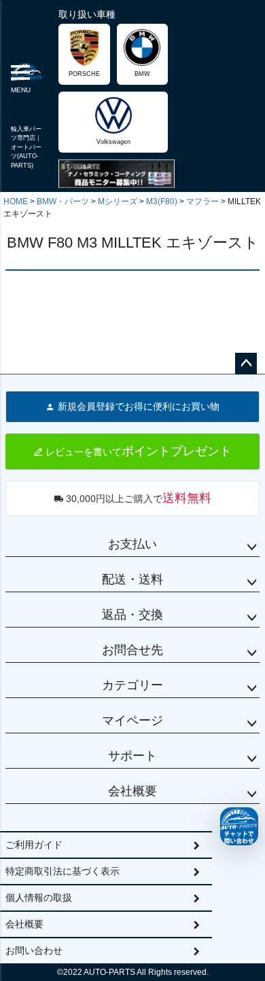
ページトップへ (246, 363)
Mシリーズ (117, 201)
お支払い (132, 544)
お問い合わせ (34, 950)
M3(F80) (161, 201)
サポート (132, 756)
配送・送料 (132, 579)
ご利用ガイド (34, 844)
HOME (15, 201)
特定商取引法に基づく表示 (62, 871)
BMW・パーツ (63, 201)
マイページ (132, 720)
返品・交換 (132, 614)
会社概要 (132, 791)
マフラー (202, 201)
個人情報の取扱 (38, 897)
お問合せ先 (132, 650)
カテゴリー (132, 685)
